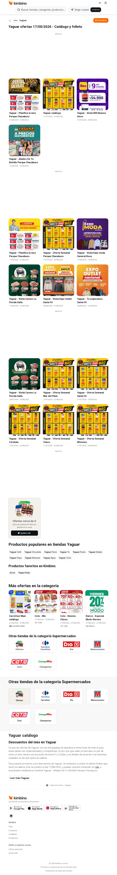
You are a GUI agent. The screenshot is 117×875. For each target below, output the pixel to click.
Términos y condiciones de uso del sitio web (58, 867)
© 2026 (58, 863)
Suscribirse (102, 20)
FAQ (11, 826)
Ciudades (13, 834)
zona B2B (13, 853)
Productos (13, 838)
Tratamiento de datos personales (58, 871)
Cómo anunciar (16, 849)
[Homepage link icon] (47, 785)
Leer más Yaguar (19, 778)
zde (97, 767)
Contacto (13, 830)
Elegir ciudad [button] (82, 9)
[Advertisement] (58, 55)
